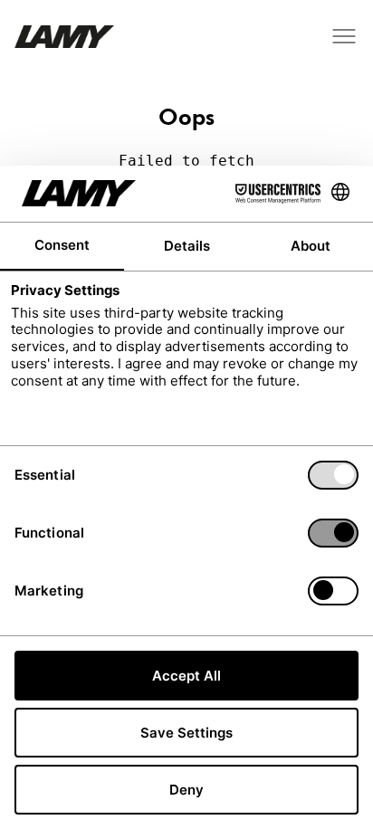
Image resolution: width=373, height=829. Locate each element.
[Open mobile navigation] (344, 36)
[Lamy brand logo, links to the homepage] (64, 36)
